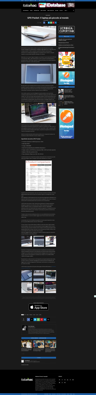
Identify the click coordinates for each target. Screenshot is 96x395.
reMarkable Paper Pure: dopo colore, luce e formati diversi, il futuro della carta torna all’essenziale (26, 349)
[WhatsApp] (51, 23)
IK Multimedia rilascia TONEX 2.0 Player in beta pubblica (69, 102)
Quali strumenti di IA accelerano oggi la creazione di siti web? (68, 90)
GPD (25, 314)
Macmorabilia (73, 0)
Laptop (27, 314)
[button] (73, 10)
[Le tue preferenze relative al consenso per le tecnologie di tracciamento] (95, 296)
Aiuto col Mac (67, 36)
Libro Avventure (50, 10)
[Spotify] (30, 0)
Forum (31, 10)
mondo (34, 314)
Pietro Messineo (46, 20)
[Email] (58, 23)
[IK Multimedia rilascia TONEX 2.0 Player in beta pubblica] (61, 103)
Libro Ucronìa (43, 10)
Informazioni (56, 0)
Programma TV (68, 0)
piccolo (37, 314)
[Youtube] (35, 0)
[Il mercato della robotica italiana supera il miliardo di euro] (61, 97)
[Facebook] (23, 0)
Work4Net (63, 0)
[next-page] (23, 353)
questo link (37, 381)
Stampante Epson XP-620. (63, 42)
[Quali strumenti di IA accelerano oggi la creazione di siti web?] (61, 91)
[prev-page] (22, 353)
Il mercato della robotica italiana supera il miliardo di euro (69, 96)
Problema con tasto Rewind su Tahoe (65, 45)
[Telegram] (32, 0)
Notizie (61, 10)
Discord (56, 10)
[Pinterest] (28, 0)
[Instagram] (25, 0)
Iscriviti (61, 0)
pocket (40, 314)
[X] (33, 0)
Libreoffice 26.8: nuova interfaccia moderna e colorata (65, 40)
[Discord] (22, 0)
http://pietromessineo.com (31, 327)
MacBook (31, 314)
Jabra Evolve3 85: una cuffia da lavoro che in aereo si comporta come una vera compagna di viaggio (38, 349)
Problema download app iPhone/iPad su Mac (66, 48)
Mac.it (66, 10)
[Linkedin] (27, 0)
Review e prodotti (48, 15)
